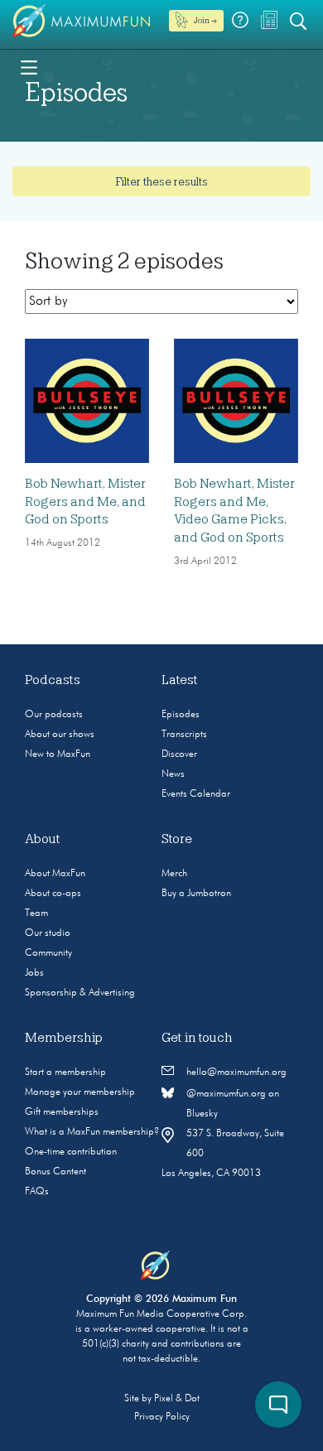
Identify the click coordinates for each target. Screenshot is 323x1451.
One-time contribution (71, 1152)
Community (48, 953)
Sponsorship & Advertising (80, 993)
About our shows (59, 735)
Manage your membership (80, 1092)
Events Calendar (196, 794)
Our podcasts (54, 715)
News (173, 774)
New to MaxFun (57, 754)
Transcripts (184, 735)
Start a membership (65, 1072)
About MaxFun (55, 874)
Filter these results (161, 181)
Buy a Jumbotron (196, 894)
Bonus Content (55, 1172)
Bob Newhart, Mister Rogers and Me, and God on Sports (85, 501)
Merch (174, 874)
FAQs (37, 1192)
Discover (179, 754)
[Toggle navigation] (29, 66)
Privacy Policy (162, 1417)
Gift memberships (62, 1112)
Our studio (47, 933)
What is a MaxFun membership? (92, 1132)
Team (36, 913)
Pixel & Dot (177, 1399)
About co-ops (53, 894)
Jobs (34, 973)
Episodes (181, 715)
